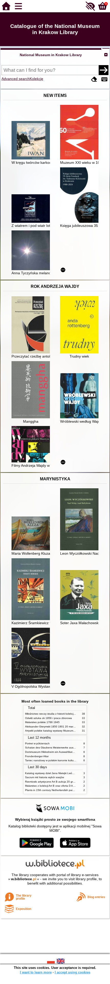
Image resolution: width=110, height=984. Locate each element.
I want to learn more (36, 972)
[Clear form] (94, 79)
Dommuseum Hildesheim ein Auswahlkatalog (51, 751)
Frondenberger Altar (37, 756)
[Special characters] (104, 79)
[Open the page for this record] (32, 140)
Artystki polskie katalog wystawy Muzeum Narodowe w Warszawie (63, 730)
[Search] (103, 70)
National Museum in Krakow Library (51, 55)
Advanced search (16, 79)
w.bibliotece (23, 879)
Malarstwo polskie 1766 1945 (42, 722)
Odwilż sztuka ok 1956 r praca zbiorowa (48, 718)
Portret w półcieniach (37, 743)
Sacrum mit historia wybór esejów (44, 777)
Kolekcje (36, 79)
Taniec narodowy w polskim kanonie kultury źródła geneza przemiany (65, 760)
